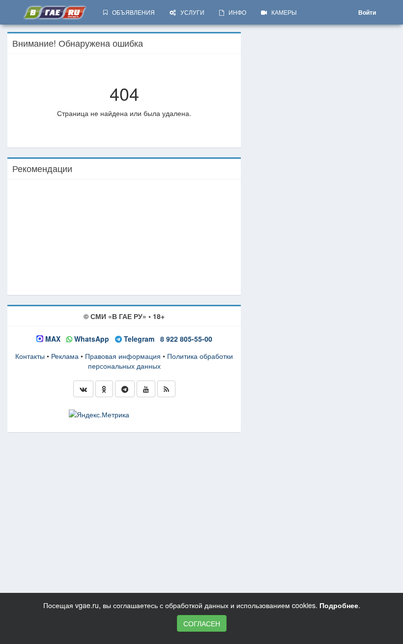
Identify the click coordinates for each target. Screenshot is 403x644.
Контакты (30, 356)
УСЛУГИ (190, 12)
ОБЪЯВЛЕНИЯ (131, 12)
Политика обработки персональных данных (160, 361)
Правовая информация (123, 356)
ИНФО (235, 12)
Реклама (65, 356)
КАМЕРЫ (282, 12)
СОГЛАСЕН (201, 623)
